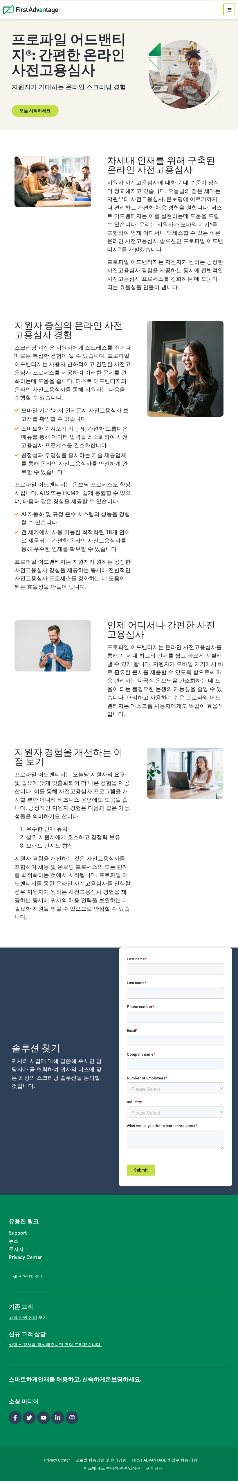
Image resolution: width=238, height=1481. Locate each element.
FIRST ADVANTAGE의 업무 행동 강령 (164, 1460)
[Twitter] (29, 1417)
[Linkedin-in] (57, 1417)
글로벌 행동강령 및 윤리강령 (101, 1460)
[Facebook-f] (15, 1417)
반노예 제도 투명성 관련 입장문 (112, 1468)
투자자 (16, 1249)
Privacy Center (25, 1257)
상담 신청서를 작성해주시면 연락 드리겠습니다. (55, 1344)
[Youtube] (43, 1417)
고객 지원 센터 (23, 1317)
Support (18, 1233)
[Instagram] (72, 1417)
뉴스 (14, 1241)
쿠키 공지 (154, 1468)
